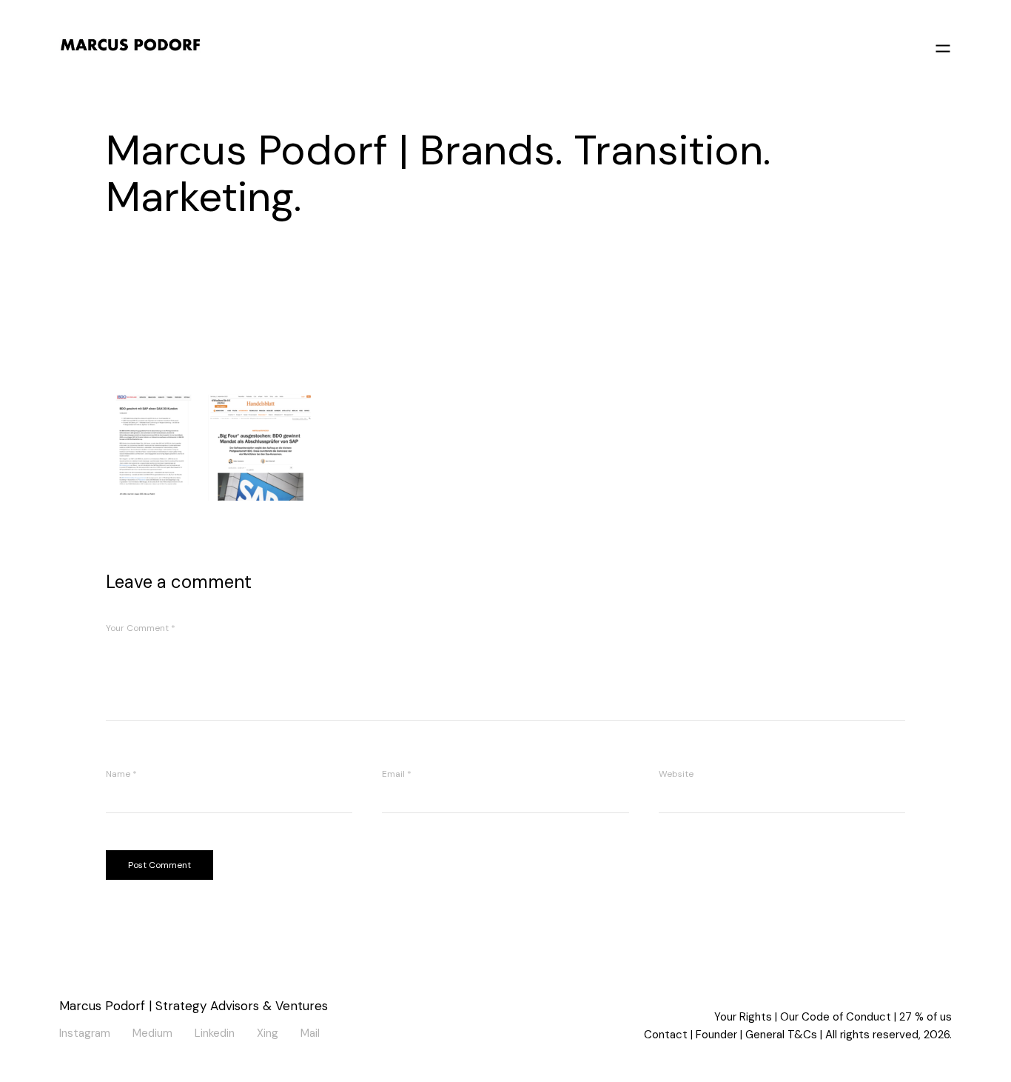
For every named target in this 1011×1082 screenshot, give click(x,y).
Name (121, 774)
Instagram (84, 1031)
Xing (267, 1031)
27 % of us (925, 1016)
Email (397, 774)
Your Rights (743, 1016)
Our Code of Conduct (835, 1016)
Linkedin (215, 1031)
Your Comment (140, 628)
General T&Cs (781, 1034)
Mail (310, 1031)
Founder (716, 1034)
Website (676, 774)
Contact (666, 1034)
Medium (152, 1031)
